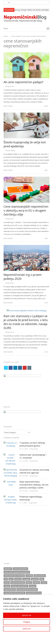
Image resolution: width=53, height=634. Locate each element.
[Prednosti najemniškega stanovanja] (11, 497)
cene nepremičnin (20, 569)
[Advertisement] (26, 534)
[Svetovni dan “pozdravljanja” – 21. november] (11, 455)
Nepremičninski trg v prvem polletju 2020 (23, 277)
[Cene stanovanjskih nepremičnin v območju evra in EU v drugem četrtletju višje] (26, 178)
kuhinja (36, 582)
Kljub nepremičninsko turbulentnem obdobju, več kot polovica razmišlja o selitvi (33, 484)
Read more (8, 106)
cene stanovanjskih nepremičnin (17, 572)
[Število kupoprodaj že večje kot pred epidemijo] (26, 114)
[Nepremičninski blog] (26, 19)
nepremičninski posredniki (14, 593)
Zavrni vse (26, 628)
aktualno (8, 569)
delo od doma (40, 576)
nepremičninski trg (34, 593)
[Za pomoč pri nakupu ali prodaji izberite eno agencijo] (11, 470)
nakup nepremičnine (19, 586)
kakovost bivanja (17, 582)
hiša (41, 579)
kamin (28, 582)
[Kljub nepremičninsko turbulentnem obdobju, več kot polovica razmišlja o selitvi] (11, 482)
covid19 (29, 576)
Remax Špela (10, 150)
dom (11, 579)
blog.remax (9, 86)
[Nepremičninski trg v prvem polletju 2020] (26, 246)
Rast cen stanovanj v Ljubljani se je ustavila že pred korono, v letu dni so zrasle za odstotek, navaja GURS (26, 322)
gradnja (35, 579)
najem (44, 582)
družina (18, 579)
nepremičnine (10, 589)
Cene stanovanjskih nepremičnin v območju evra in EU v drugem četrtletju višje (26, 210)
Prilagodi (26, 622)
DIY (6, 579)
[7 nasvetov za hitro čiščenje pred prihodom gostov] (11, 443)
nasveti (32, 586)
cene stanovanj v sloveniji (14, 576)
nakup (7, 586)
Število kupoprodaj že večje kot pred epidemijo (25, 144)
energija (26, 579)
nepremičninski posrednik (27, 589)
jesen (7, 582)
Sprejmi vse (26, 615)
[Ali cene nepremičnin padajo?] (26, 54)
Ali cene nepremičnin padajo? (23, 82)
